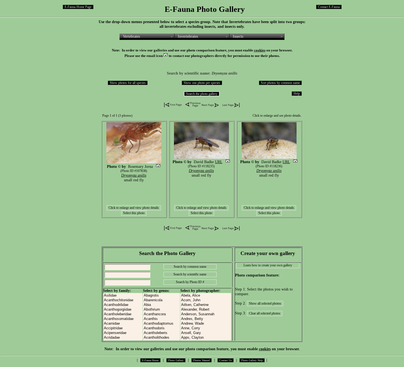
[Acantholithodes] (161, 337)
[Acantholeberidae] (122, 314)
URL (218, 162)
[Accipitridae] (122, 328)
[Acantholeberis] (161, 333)
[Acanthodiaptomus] (161, 323)
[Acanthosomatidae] (122, 319)
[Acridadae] (122, 337)
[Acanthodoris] (161, 328)
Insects (238, 36)
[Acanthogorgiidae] (122, 309)
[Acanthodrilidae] (122, 305)
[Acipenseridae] (122, 333)
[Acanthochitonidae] (122, 300)
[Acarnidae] (122, 323)
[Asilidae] (122, 295)
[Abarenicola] (161, 300)
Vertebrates (131, 36)
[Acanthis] (161, 319)
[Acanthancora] (161, 314)
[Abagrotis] (161, 295)
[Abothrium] (161, 309)
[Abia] (161, 305)
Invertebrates (188, 36)
